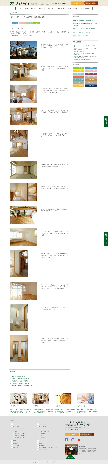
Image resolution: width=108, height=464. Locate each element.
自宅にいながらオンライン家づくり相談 (48, 447)
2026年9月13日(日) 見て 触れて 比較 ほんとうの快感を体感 (85, 24)
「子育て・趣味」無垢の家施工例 (20, 378)
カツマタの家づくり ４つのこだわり (23, 429)
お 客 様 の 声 (49, 8)
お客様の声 (15, 443)
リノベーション (60, 8)
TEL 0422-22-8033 (71, 430)
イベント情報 (16, 445)
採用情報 (43, 437)
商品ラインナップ (19, 431)
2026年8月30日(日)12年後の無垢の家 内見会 (84, 20)
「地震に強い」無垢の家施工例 (20, 381)
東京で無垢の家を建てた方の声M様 (82, 32)
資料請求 (41, 443)
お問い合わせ (42, 445)
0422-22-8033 (60, 4)
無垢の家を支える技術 (20, 433)
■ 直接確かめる (20, 409)
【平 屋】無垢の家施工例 (18, 376)
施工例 (14, 440)
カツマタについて (72, 8)
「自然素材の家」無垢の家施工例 (20, 383)
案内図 (42, 435)
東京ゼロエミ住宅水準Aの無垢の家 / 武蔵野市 (84, 28)
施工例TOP (14, 12)
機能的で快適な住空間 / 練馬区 (81, 36)
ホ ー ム (19, 8)
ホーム (14, 424)
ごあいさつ (43, 429)
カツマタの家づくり (30, 8)
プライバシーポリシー (44, 449)
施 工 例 (41, 8)
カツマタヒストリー (45, 431)
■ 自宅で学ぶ (65, 409)
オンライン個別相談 (86, 8)
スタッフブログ (42, 440)
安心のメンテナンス (19, 437)
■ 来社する (42, 409)
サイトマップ (16, 447)
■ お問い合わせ (87, 409)
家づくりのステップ (19, 435)
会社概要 (43, 433)
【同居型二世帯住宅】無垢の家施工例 (22, 385)
